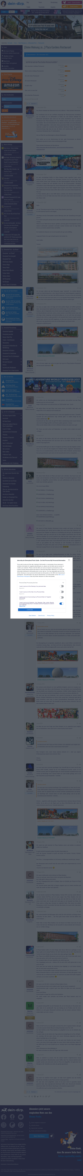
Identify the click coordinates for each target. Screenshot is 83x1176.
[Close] (69, 560)
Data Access (41, 615)
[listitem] (41, 582)
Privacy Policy (50, 615)
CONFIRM (30, 609)
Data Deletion (32, 615)
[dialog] (41, 588)
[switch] (61, 586)
